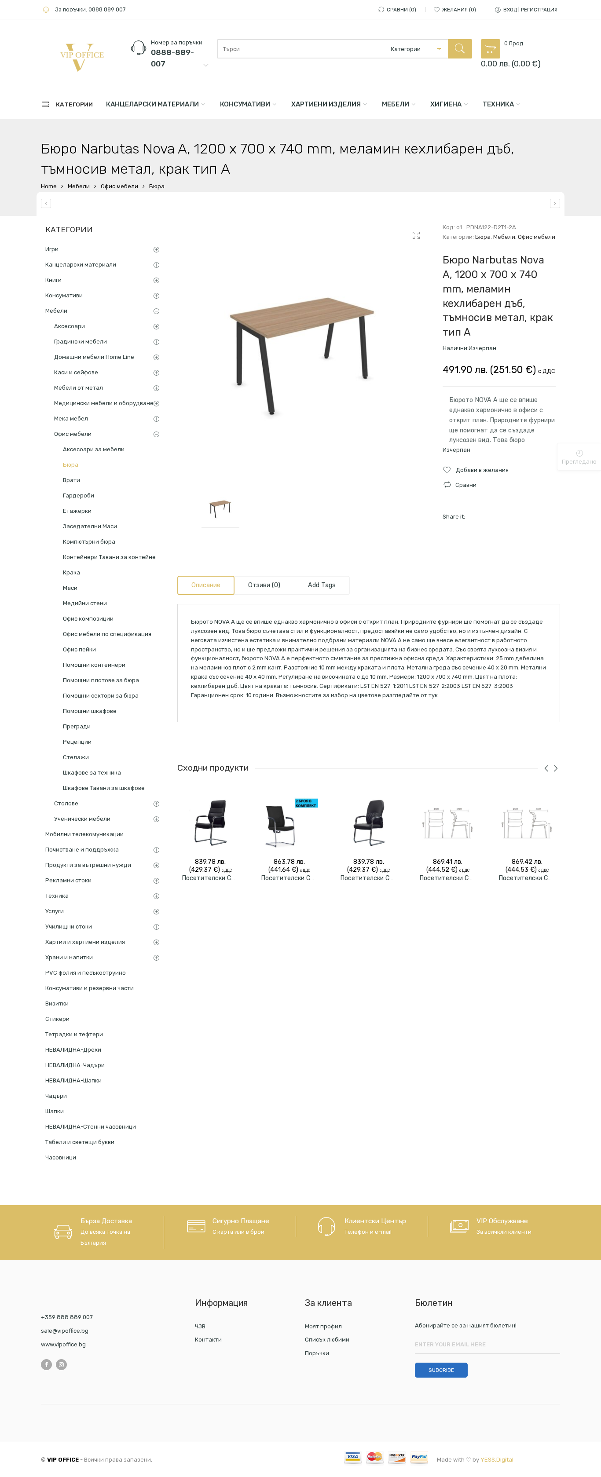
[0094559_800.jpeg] (303, 349)
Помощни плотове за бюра (101, 680)
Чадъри (56, 1096)
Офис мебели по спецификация (107, 634)
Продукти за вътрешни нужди (88, 865)
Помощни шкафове (90, 711)
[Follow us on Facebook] (46, 1364)
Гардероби (78, 495)
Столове (66, 803)
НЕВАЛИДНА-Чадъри (75, 1065)
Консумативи (245, 104)
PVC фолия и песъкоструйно (85, 972)
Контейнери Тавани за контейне (109, 557)
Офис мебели (119, 186)
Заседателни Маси (90, 526)
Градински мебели (80, 341)
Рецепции (77, 741)
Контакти (208, 1339)
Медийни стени (85, 603)
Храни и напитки (69, 957)
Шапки (54, 1111)
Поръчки (317, 1353)
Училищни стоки (68, 926)
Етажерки (77, 511)
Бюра (157, 186)
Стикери (57, 1019)
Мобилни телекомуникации (84, 834)
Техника (498, 104)
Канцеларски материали (152, 104)
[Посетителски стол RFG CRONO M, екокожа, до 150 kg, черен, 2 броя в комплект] (368, 823)
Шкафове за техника (92, 772)
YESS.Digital (496, 1459)
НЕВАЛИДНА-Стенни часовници (90, 1126)
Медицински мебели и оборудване (104, 403)
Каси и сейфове (76, 372)
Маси (70, 588)
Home (49, 186)
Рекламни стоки (68, 880)
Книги (53, 280)
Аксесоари (69, 326)
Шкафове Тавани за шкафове (104, 788)
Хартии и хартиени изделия (85, 942)
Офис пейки (79, 649)
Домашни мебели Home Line (94, 357)
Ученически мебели (82, 818)
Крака (71, 572)
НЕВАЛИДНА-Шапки (73, 1080)
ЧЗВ (200, 1326)
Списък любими (327, 1339)
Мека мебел (71, 418)
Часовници (60, 1157)
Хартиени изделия (326, 104)
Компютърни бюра (89, 541)
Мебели (395, 104)
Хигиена (446, 104)
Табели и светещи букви (79, 1142)
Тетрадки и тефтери (74, 1034)
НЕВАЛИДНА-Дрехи (73, 1049)
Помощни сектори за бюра (101, 695)
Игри (52, 249)
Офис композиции (88, 618)
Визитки (57, 1003)
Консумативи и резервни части (89, 988)
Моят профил (323, 1326)
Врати (71, 480)
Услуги (54, 911)
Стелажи (76, 757)
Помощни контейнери (94, 665)
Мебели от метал (78, 387)
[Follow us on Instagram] (61, 1364)
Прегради (77, 726)
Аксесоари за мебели (94, 449)
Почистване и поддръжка (82, 849)
